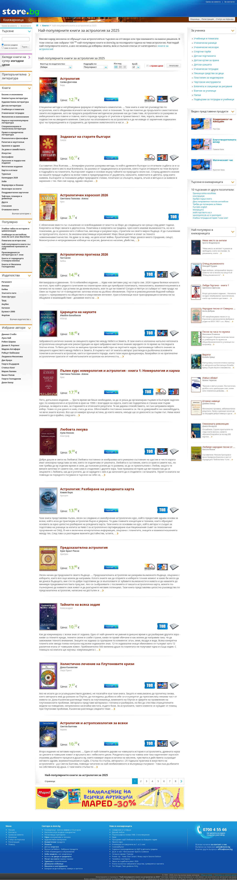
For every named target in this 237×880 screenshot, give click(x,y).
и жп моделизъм (58, 854)
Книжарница (13, 19)
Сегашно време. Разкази (122, 854)
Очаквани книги (10, 209)
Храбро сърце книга (202, 198)
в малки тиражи (58, 859)
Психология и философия (15, 138)
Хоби (4, 181)
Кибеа (5, 289)
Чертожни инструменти (207, 81)
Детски (51, 847)
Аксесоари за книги (12, 188)
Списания (7, 205)
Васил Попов (8, 375)
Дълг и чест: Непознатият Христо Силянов (130, 851)
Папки (197, 95)
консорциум (198, 196)
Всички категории (20, 213)
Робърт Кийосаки (11, 352)
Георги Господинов (11, 378)
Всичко (58, 856)
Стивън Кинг (8, 367)
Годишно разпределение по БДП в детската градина (134, 849)
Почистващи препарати (54, 834)
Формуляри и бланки (12, 185)
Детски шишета (203, 64)
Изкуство (6, 153)
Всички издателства (19, 319)
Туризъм (6, 174)
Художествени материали (55, 839)
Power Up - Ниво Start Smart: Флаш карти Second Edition (136, 856)
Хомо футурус (9, 296)
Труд (4, 300)
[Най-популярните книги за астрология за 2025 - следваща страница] (181, 781)
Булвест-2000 (8, 311)
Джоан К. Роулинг (11, 345)
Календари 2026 (10, 177)
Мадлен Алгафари (11, 349)
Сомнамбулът (118, 847)
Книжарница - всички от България (62, 830)
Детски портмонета (205, 55)
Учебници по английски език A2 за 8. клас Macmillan (16, 235)
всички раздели (11, 45)
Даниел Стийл (9, 334)
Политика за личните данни (225, 875)
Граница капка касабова (204, 193)
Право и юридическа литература (12, 133)
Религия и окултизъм (13, 142)
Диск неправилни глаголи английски (210, 201)
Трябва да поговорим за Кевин (207, 204)
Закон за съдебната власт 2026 (125, 861)
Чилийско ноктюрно (121, 859)
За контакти (229, 2)
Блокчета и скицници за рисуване (213, 86)
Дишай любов (118, 832)
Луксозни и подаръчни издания (13, 161)
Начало (11, 830)
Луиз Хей (6, 338)
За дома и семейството (13, 149)
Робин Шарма (9, 341)
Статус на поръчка (16, 839)
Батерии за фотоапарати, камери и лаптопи (63, 868)
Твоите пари (117, 842)
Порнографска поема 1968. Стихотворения (130, 834)
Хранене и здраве (11, 145)
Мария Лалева (9, 371)
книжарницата (213, 182)
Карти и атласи (9, 170)
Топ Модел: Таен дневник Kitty (125, 866)
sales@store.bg (223, 847)
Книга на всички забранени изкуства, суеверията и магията (138, 863)
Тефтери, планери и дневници (12, 197)
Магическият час (223, 160)
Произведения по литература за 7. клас (13, 253)
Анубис (5, 304)
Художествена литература (15, 102)
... (125, 122)
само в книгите (10, 48)
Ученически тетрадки (206, 68)
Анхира (5, 285)
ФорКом (6, 315)
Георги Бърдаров (10, 364)
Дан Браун (7, 360)
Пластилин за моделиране (208, 77)
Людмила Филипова (12, 356)
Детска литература (11, 105)
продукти (54, 842)
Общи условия (206, 875)
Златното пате (9, 293)
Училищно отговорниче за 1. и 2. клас (128, 844)
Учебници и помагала (206, 38)
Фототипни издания (12, 166)
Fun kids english (200, 207)
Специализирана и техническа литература (14, 127)
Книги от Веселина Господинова (11, 265)
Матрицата (198, 209)
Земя (114, 837)
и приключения (55, 861)
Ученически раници (205, 42)
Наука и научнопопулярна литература (15, 121)
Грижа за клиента (213, 2)
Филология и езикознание (15, 116)
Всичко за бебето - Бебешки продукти (61, 849)
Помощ (11, 844)
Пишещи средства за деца (209, 73)
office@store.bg (225, 849)
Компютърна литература (15, 98)
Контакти (12, 832)
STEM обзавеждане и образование (59, 851)
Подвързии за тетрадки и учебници (214, 99)
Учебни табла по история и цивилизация (15, 229)
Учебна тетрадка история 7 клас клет (210, 218)
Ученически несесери (206, 47)
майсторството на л (202, 212)
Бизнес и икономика (12, 94)
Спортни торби (202, 51)
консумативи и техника (57, 837)
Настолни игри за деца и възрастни (59, 832)
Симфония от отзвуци (121, 830)
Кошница (12, 837)
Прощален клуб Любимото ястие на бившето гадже (134, 839)
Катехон (6, 307)
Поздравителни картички (15, 192)
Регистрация (13, 842)
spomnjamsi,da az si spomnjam (207, 215)
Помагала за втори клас (14, 240)
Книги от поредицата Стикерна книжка (13, 259)
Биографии (7, 157)
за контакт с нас (219, 844)
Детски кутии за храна (206, 60)
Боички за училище (205, 90)
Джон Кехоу (7, 382)
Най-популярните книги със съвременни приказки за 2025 (16, 246)
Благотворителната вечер (224, 140)
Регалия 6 (7, 282)
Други (5, 202)
